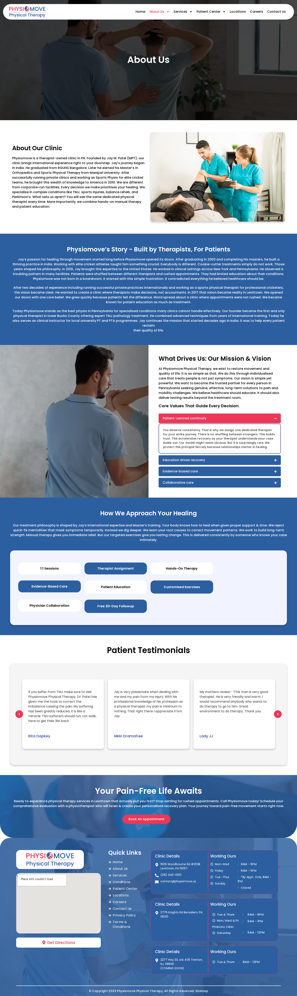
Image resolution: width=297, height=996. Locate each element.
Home (140, 11)
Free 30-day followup (115, 606)
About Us (156, 11)
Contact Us (276, 11)
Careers (256, 11)
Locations (238, 11)
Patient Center (208, 11)
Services (180, 11)
